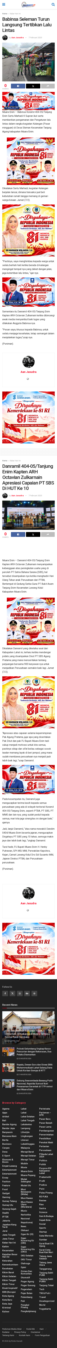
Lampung (25, 1128)
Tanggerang (45, 1269)
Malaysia (25, 1148)
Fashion (6, 1181)
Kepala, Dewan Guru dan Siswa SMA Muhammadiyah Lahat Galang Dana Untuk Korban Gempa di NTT (34, 1067)
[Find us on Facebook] (5, 993)
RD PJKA (43, 1196)
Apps (4, 1112)
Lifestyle (25, 1132)
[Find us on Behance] (27, 993)
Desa (4, 1152)
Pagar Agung (27, 1281)
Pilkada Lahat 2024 (46, 1155)
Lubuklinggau (28, 1144)
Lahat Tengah (28, 1120)
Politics (43, 1160)
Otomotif (25, 1277)
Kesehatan (7, 1268)
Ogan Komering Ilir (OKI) (27, 1240)
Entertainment (9, 1170)
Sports (42, 1228)
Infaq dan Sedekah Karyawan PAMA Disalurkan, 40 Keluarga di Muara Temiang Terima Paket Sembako (27, 1033)
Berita (5, 1140)
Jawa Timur (8, 1239)
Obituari (25, 1230)
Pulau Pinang (46, 1193)
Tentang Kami (8, 1335)
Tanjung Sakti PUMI (46, 1274)
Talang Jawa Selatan (45, 1257)
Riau (41, 1204)
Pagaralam (26, 1289)
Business (7, 1144)
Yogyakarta (45, 1309)
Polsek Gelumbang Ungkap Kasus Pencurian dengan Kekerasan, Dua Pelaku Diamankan (34, 1052)
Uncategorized (46, 1301)
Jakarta (6, 1221)
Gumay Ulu (7, 1205)
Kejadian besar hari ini (9, 1255)
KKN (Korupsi (9, 1292)
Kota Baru (7, 1300)
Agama (5, 1109)
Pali (23, 1301)
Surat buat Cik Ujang (46, 1244)
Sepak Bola (44, 1220)
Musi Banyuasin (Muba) (26, 1191)
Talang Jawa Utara (45, 1263)
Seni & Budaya (46, 1216)
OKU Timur (26, 1259)
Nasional (25, 1218)
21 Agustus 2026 (24, 1074)
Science (43, 1212)
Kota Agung (8, 1296)
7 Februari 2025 (35, 37)
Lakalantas (26, 1124)
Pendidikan (45, 1138)
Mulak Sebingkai (26, 1180)
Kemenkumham (10, 1264)
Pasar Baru (44, 1119)
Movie (24, 1167)
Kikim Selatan (9, 1276)
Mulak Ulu (26, 1185)
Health (5, 1213)
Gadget (6, 1193)
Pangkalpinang (28, 1311)
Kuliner (5, 1311)
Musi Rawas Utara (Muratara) (27, 1204)
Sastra (42, 1208)
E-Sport (6, 1156)
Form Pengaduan (42, 1335)
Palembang (26, 1297)
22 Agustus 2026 (12, 1041)
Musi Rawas (27, 1198)
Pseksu (43, 1185)
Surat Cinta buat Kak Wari (46, 1251)
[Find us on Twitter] (12, 993)
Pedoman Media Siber (12, 1329)
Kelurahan (7, 1261)
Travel (42, 1297)
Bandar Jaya (8, 1128)
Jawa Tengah (9, 1235)
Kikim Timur (8, 1284)
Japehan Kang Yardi (9, 1225)
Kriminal (6, 1307)
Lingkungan (27, 1136)
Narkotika (26, 1214)
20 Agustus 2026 (24, 1093)
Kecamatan (8, 1250)
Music (24, 1211)
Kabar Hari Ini (15, 14)
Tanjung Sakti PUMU (46, 1280)
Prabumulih (45, 1177)
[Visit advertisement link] (31, 161)
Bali (4, 1120)
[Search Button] (53, 4)
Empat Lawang (9, 1166)
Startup (43, 1232)
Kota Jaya (7, 1304)
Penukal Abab (46, 1142)
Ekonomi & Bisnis (7, 1160)
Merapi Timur (28, 1159)
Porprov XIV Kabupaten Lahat (45, 1170)
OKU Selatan (27, 1255)
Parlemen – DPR (45, 1113)
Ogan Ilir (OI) (27, 1234)
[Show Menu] (3, 4)
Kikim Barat (8, 1272)
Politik (42, 1164)
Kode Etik (30, 1329)
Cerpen (6, 1148)
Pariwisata (44, 1109)
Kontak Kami (24, 1335)
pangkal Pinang (25, 1306)
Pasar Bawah (45, 1123)
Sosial (42, 1224)
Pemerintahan (46, 1134)
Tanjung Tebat (46, 1285)
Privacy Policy (20, 1332)
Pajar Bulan (26, 1293)
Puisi (41, 1189)
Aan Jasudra (17, 37)
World (42, 1305)
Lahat (23, 1109)
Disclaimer (35, 1332)
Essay (5, 1177)
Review (42, 1200)
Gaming (6, 1197)
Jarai (4, 1231)
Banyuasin (7, 1132)
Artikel (5, 1116)
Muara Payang (28, 1175)
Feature (6, 1185)
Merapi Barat (27, 1152)
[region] (28, 101)
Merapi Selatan (28, 1156)
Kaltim (5, 1246)
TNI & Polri (44, 1293)
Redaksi (5, 1332)
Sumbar (43, 1239)
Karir (42, 1329)
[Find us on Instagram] (20, 993)
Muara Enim (27, 1171)
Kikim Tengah (9, 1280)
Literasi (25, 1140)
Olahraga (25, 1263)
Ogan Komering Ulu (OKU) (28, 1249)
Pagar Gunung (28, 1285)
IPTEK (5, 1217)
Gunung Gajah (9, 1209)
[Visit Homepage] (28, 5)
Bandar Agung (9, 1124)
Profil (42, 1181)
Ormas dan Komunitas (26, 1272)
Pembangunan (46, 1131)
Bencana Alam (9, 1136)
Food (5, 1189)
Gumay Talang (9, 1201)
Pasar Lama (45, 1127)
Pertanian (44, 1146)
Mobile (24, 1163)
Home (4, 14)
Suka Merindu (46, 1236)
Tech (41, 1289)
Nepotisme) (27, 1222)
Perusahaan (45, 1150)
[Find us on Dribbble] (34, 993)
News (23, 1226)
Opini (23, 1267)
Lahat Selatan (28, 1116)
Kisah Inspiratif (9, 1288)
